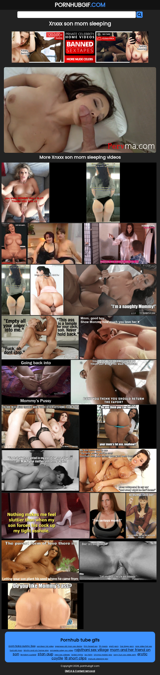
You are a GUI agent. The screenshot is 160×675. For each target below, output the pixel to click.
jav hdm (88, 654)
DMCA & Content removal (80, 671)
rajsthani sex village (92, 649)
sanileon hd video (45, 646)
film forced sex (91, 646)
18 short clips (75, 658)
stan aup (45, 654)
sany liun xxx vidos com (125, 654)
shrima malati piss (103, 654)
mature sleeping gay (98, 658)
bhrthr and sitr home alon (36, 650)
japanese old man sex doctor (68, 646)
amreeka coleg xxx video (61, 650)
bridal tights (77, 654)
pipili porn (114, 646)
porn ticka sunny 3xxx (22, 646)
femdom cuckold (28, 654)
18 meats (103, 646)
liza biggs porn (127, 646)
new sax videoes (62, 654)
